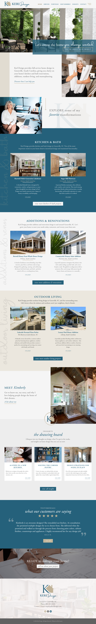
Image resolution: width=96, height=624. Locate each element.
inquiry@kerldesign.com (53, 606)
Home (40, 4)
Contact (83, 4)
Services (46, 4)
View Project (28, 197)
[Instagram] (48, 611)
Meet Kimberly (65, 4)
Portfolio (55, 4)
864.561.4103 (50, 604)
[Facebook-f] (45, 611)
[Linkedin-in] (51, 611)
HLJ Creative (59, 621)
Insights (75, 4)
